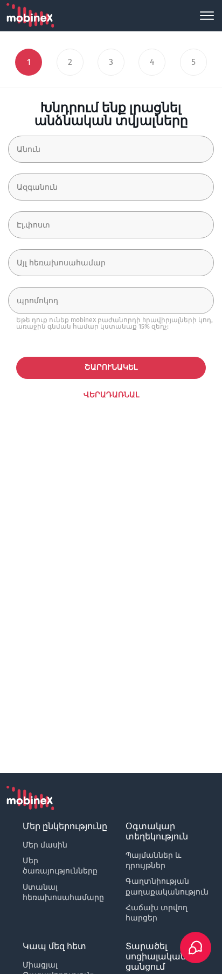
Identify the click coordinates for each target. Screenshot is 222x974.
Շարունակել (111, 367)
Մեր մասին (45, 844)
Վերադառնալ (111, 394)
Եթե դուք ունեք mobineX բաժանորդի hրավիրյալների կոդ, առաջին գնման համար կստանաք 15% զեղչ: (114, 323)
